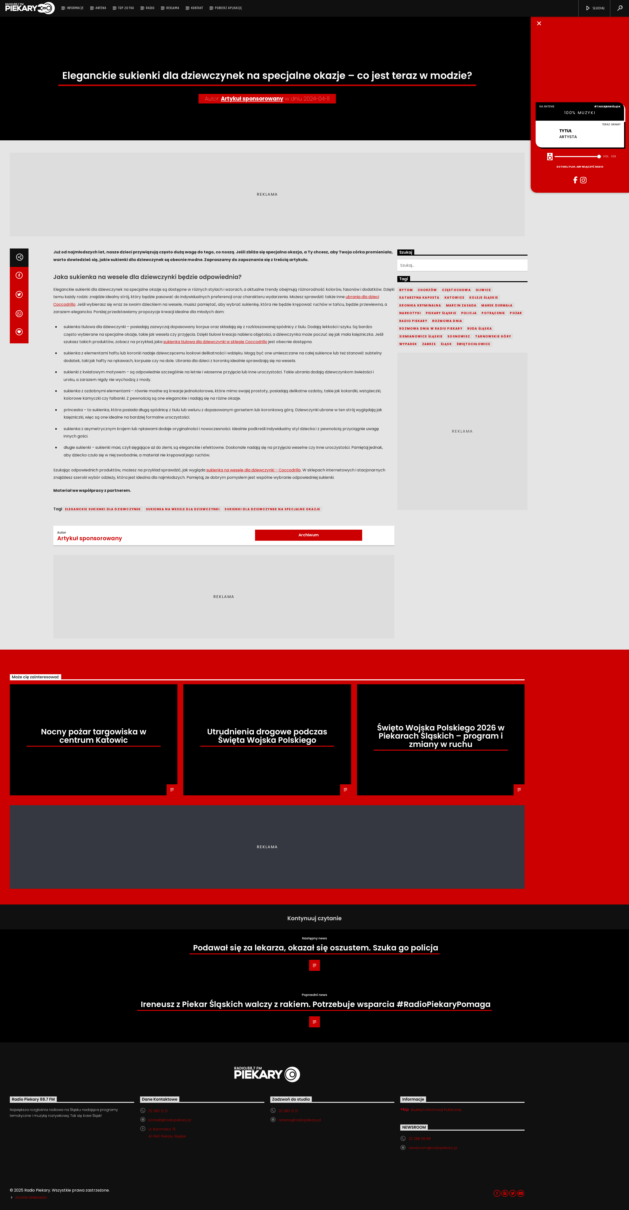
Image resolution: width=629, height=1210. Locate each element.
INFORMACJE (75, 8)
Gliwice (483, 290)
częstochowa (456, 290)
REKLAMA (172, 8)
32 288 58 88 (420, 1138)
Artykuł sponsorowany (252, 98)
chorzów (427, 290)
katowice (454, 297)
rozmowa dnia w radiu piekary (430, 328)
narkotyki (410, 313)
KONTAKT (197, 8)
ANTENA (101, 8)
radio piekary (413, 321)
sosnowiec (458, 336)
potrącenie (493, 313)
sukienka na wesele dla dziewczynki (183, 509)
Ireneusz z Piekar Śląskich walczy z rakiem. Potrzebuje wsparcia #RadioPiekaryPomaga (316, 1004)
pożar (516, 313)
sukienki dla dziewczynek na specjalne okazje (272, 509)
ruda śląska (479, 328)
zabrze (429, 344)
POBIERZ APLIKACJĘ (228, 8)
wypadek (408, 344)
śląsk (446, 344)
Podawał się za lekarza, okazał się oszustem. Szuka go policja (315, 947)
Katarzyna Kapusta (419, 297)
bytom (406, 290)
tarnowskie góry (493, 336)
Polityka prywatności (31, 1197)
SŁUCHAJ (598, 8)
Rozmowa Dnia (447, 321)
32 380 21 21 (158, 1110)
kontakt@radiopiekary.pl (169, 1120)
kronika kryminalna (420, 305)
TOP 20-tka (126, 8)
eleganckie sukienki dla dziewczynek (103, 509)
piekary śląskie (441, 313)
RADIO (150, 8)
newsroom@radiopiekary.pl (433, 1147)
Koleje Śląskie (483, 297)
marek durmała (497, 305)
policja (469, 313)
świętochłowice (473, 344)
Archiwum (309, 535)
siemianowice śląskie (421, 336)
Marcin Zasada (461, 305)
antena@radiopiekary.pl (300, 1120)
